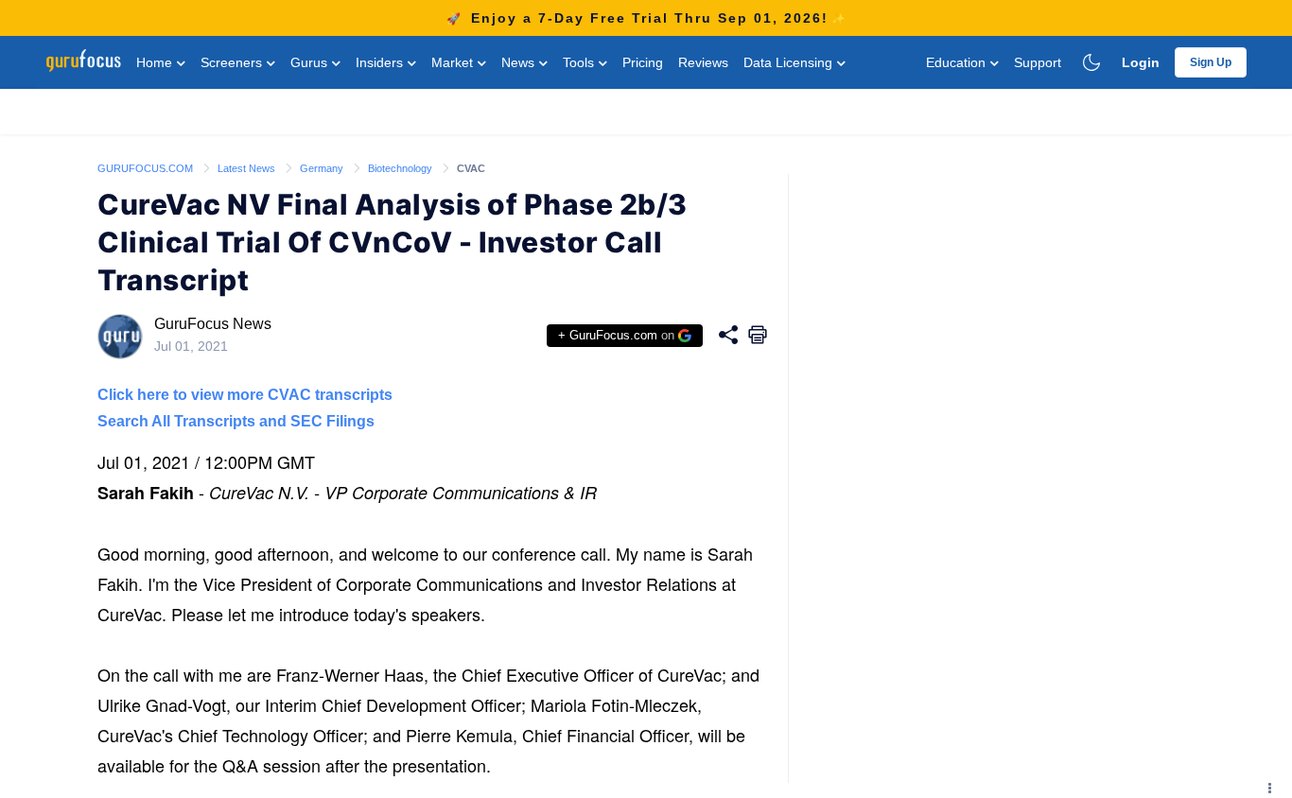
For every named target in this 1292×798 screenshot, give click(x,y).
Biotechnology (401, 168)
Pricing (642, 62)
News (519, 62)
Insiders (381, 62)
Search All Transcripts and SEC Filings (236, 421)
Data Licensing (789, 62)
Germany (323, 168)
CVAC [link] (471, 168)
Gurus (310, 62)
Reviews (703, 62)
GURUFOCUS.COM (146, 168)
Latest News (248, 168)
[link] (146, 167)
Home (156, 62)
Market (454, 62)
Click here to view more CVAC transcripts (245, 395)
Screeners (233, 62)
